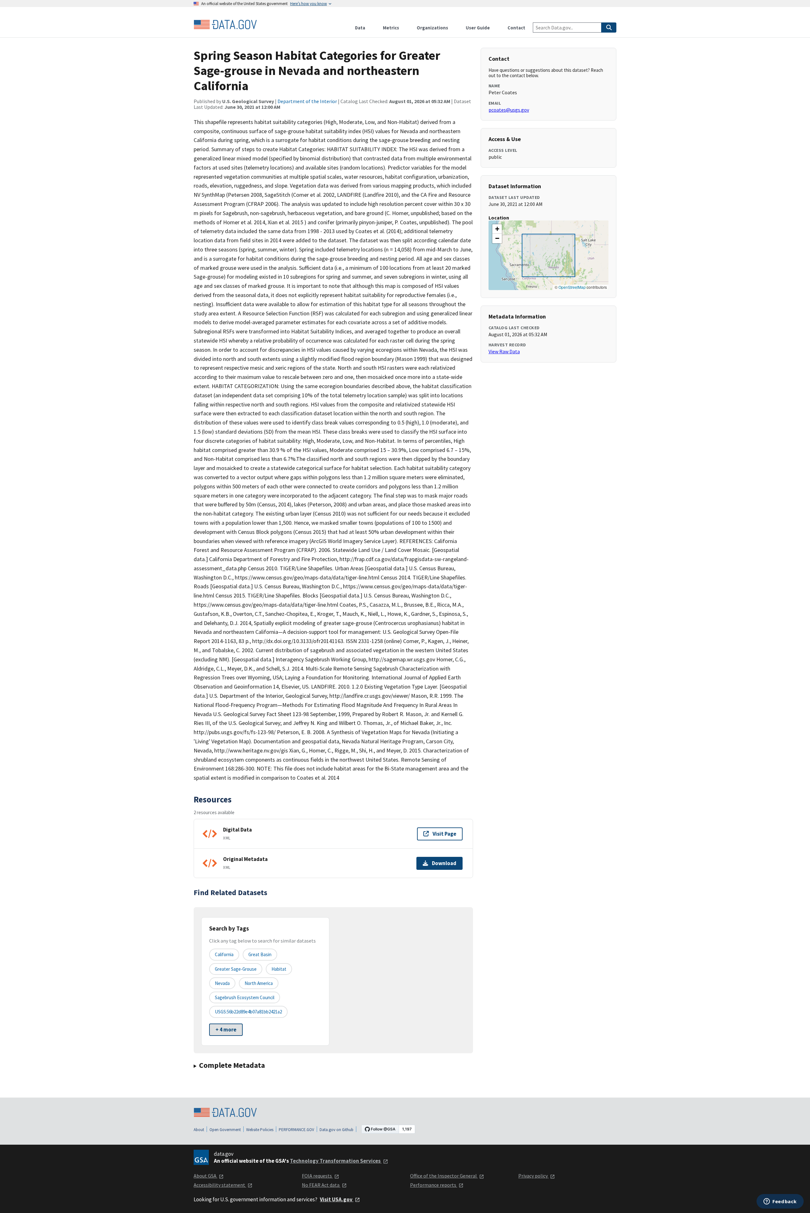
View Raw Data (504, 351)
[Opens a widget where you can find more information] (780, 1202)
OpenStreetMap (572, 287)
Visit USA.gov (336, 1199)
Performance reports (433, 1185)
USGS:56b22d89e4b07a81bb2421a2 (248, 1012)
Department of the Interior (307, 101)
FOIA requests (317, 1176)
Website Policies (259, 1129)
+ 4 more (225, 1029)
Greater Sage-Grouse (236, 969)
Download (444, 863)
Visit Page (444, 833)
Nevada (222, 983)
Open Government (225, 1129)
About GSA (205, 1176)
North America (259, 983)
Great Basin (259, 954)
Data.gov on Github (336, 1129)
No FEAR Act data (321, 1185)
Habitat (278, 969)
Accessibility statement (220, 1185)
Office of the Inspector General (444, 1176)
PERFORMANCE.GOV (296, 1129)
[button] (497, 229)
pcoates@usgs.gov (509, 110)
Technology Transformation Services (336, 1160)
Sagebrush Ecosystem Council (244, 997)
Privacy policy (533, 1176)
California (224, 954)
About (199, 1129)
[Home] (225, 24)
